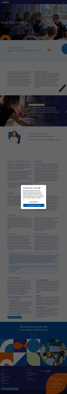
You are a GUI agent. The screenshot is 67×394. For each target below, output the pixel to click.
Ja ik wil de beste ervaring (34, 205)
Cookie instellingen (33, 201)
